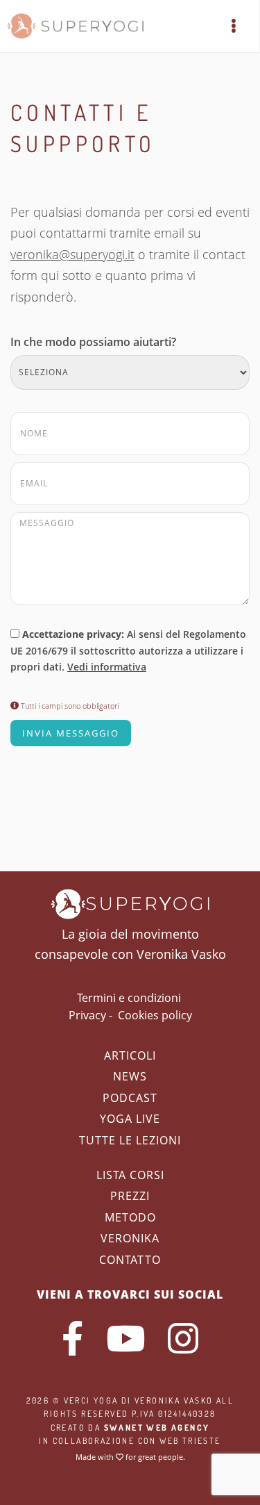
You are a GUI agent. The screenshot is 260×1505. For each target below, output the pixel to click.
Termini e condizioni (129, 997)
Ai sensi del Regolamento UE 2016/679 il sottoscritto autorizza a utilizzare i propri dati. (128, 650)
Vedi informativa (106, 666)
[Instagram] (183, 1338)
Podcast (130, 1097)
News (130, 1076)
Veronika (130, 1238)
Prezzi (130, 1195)
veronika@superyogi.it (72, 254)
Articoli (130, 1055)
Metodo (130, 1217)
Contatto (130, 1259)
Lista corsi (130, 1175)
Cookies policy (155, 1015)
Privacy (87, 1015)
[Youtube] (125, 1338)
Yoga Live (130, 1118)
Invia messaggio (70, 733)
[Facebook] (72, 1338)
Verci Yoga (91, 1400)
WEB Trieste (189, 1441)
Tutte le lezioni (130, 1140)
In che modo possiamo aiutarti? (93, 341)
